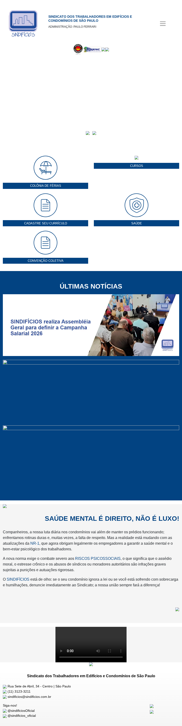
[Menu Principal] (162, 23)
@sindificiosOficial (21, 711)
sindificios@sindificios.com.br (29, 697)
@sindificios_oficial (21, 715)
